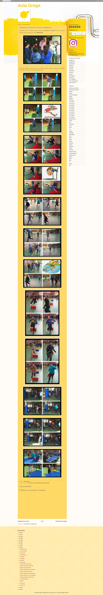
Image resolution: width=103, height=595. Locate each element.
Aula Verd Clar (72, 63)
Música (70, 137)
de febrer (22, 583)
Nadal (70, 139)
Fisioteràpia (71, 124)
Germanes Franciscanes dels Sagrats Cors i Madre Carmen (76, 54)
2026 (20, 532)
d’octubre (22, 552)
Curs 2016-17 (71, 101)
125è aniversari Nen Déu (74, 88)
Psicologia (71, 146)
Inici (42, 521)
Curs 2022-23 (71, 112)
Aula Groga (29, 5)
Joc (70, 129)
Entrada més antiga (61, 521)
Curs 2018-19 (71, 105)
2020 (20, 543)
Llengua (70, 131)
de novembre (22, 551)
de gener (22, 585)
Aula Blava (71, 65)
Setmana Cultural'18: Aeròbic (25, 567)
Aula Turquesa (72, 75)
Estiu (70, 122)
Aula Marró (71, 72)
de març (21, 562)
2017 (20, 587)
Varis (70, 165)
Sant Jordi (71, 149)
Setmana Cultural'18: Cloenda (25, 563)
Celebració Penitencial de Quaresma (27, 577)
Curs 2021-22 (71, 110)
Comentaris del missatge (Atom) (30, 523)
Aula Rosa (71, 68)
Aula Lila (70, 74)
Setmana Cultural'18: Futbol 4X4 (26, 571)
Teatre (70, 160)
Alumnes (31, 482)
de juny (21, 556)
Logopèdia (71, 132)
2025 (20, 534)
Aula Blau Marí (72, 62)
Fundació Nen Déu (72, 52)
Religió (70, 148)
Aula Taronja (71, 70)
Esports (40, 482)
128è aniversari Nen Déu (74, 89)
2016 (20, 589)
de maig (21, 558)
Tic (69, 161)
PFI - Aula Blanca (72, 79)
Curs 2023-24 (71, 113)
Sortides (70, 156)
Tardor (70, 158)
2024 (20, 536)
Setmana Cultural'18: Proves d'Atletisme (27, 569)
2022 (20, 540)
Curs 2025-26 (71, 117)
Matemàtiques (72, 134)
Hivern (70, 127)
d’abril (21, 560)
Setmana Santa (72, 155)
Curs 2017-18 (35, 482)
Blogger (67, 592)
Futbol (70, 125)
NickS (55, 592)
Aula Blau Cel (71, 60)
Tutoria (70, 163)
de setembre (22, 554)
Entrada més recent (23, 521)
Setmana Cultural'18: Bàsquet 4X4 (26, 565)
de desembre (22, 549)
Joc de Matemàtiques (24, 578)
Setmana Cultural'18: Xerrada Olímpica (27, 573)
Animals (70, 93)
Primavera (71, 143)
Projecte (70, 144)
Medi (70, 136)
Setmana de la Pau (72, 153)
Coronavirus (71, 100)
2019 (20, 545)
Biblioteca (71, 98)
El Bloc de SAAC (72, 82)
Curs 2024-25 (71, 115)
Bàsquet (70, 96)
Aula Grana (71, 77)
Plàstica (70, 141)
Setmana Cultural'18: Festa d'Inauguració (28, 575)
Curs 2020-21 (71, 108)
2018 (20, 547)
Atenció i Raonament (73, 94)
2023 (20, 538)
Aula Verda (71, 67)
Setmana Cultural (45, 482)
